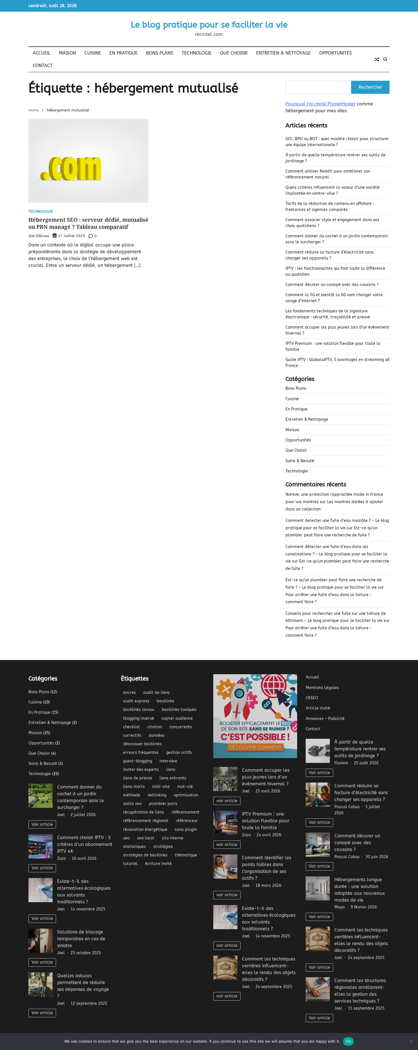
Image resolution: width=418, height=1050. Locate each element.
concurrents (180, 727)
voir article (226, 800)
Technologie (197, 53)
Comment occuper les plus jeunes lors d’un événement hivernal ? (265, 777)
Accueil (41, 53)
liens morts (134, 786)
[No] (411, 1041)
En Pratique (123, 53)
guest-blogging (137, 761)
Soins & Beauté (299, 460)
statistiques (134, 846)
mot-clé (185, 786)
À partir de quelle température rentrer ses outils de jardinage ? (360, 748)
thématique (186, 855)
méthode (131, 795)
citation (154, 727)
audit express (136, 701)
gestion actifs (179, 752)
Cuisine (92, 53)
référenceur (187, 820)
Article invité (318, 708)
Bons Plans (159, 53)
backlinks (165, 701)
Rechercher (370, 87)
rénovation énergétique (145, 829)
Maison (67, 53)
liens (170, 769)
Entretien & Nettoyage (283, 53)
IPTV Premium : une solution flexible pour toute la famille (265, 820)
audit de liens (156, 692)
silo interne (172, 838)
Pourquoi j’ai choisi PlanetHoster (320, 104)
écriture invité (158, 863)
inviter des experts (141, 769)
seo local (145, 838)
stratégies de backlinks (145, 855)
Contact (43, 65)
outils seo (132, 803)
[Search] (385, 59)
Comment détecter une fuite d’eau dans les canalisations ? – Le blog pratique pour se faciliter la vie (336, 554)
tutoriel (130, 863)
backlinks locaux (138, 709)
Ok (348, 1041)
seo (126, 838)
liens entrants (173, 778)
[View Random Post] (377, 59)
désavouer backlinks (142, 744)
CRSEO (312, 698)
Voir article (42, 824)
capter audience (177, 718)
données (157, 735)
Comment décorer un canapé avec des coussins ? (332, 284)
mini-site (161, 786)
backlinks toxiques (179, 709)
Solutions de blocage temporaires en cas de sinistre (81, 938)
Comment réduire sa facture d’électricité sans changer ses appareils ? (361, 792)
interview (168, 761)
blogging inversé (138, 718)
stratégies (163, 846)
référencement (185, 812)
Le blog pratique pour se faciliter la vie (209, 25)
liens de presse (137, 778)
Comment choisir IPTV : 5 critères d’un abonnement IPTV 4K (84, 844)
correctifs (132, 735)
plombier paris (163, 803)
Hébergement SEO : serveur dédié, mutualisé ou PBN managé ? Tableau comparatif (88, 223)
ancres (129, 692)
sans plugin (186, 829)
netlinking (157, 795)
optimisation (186, 795)
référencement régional (145, 820)
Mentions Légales (322, 687)
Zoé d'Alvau (38, 236)
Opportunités (335, 53)
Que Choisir (234, 53)
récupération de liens (143, 812)
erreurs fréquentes (141, 752)
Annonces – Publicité (325, 718)
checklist (131, 727)
